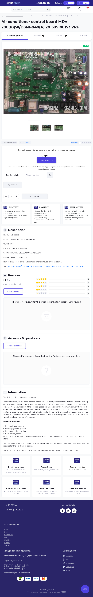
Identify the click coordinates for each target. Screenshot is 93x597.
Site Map (7, 540)
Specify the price (47, 160)
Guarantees (76, 207)
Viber (68, 559)
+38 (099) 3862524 (13, 510)
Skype (68, 570)
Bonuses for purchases (16, 488)
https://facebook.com (62, 510)
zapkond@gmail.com (13, 560)
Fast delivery (46, 467)
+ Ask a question (14, 346)
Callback (58, 3)
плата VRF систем (53, 266)
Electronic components (14, 16)
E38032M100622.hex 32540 (73, 266)
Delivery (14, 207)
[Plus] (16, 196)
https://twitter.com (68, 510)
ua (66, 3)
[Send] (50, 175)
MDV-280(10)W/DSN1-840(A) (20, 266)
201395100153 (38, 266)
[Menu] (3, 3)
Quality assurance (16, 467)
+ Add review (13, 291)
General (27, 142)
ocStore (51, 590)
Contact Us (8, 535)
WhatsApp (70, 563)
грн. (86, 3)
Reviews (7, 532)
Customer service (77, 467)
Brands (7, 543)
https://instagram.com (74, 510)
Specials (7, 545)
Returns (7, 537)
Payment (44, 207)
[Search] (48, 9)
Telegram (69, 556)
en (72, 3)
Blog (6, 529)
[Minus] (6, 196)
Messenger (70, 567)
